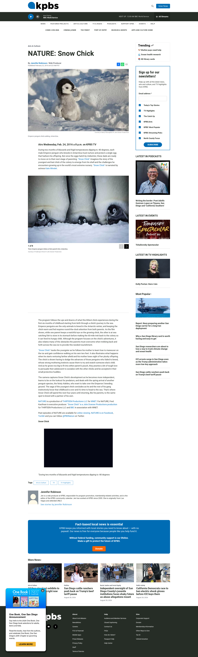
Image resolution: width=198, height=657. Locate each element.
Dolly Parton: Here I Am (146, 284)
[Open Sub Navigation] (47, 24)
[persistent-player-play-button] (31, 17)
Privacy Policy (77, 643)
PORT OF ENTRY (100, 30)
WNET (93, 401)
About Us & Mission (79, 618)
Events (142, 24)
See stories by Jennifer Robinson (56, 504)
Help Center (108, 643)
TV (54, 483)
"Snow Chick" (84, 159)
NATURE (42, 401)
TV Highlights (66, 483)
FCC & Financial (78, 631)
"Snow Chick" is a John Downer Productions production (92, 404)
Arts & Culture (80, 24)
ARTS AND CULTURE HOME (142, 30)
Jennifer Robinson (39, 63)
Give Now (163, 6)
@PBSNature (68, 416)
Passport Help (109, 639)
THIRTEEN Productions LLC (75, 401)
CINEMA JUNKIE (70, 30)
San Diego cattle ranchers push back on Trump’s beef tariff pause (152, 373)
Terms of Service (78, 651)
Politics (66, 585)
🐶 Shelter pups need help (149, 50)
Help (153, 24)
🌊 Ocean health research (149, 54)
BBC (72, 407)
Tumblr (41, 416)
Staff (74, 647)
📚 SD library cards (146, 59)
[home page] (43, 6)
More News (34, 559)
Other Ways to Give (143, 631)
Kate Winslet (51, 168)
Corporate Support (142, 618)
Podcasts (111, 24)
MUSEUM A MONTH (119, 30)
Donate (99, 548)
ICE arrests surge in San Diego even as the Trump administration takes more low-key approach (152, 361)
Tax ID (138, 635)
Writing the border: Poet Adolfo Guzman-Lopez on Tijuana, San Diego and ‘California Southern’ (150, 203)
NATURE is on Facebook (102, 413)
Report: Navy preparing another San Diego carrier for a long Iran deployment (152, 326)
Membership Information (145, 627)
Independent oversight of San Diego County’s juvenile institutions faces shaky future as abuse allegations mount (117, 592)
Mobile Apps (76, 635)
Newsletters (76, 622)
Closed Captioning (110, 622)
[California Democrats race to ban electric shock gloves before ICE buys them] (153, 572)
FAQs (106, 631)
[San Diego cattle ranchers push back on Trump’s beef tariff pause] (81, 572)
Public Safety (140, 585)
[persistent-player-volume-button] (38, 16)
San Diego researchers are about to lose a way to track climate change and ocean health (152, 349)
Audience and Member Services (115, 618)
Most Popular (143, 294)
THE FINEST (85, 30)
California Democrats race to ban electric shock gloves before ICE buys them (152, 591)
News (43, 24)
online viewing (83, 413)
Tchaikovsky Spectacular (147, 245)
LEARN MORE (26, 644)
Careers (75, 627)
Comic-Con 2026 (52, 30)
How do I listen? (109, 635)
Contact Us (108, 627)
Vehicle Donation (142, 639)
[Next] (126, 246)
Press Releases (77, 639)
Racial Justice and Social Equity (110, 585)
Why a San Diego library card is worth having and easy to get (153, 337)
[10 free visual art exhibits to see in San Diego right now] (45, 572)
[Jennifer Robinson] (33, 497)
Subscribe (152, 144)
